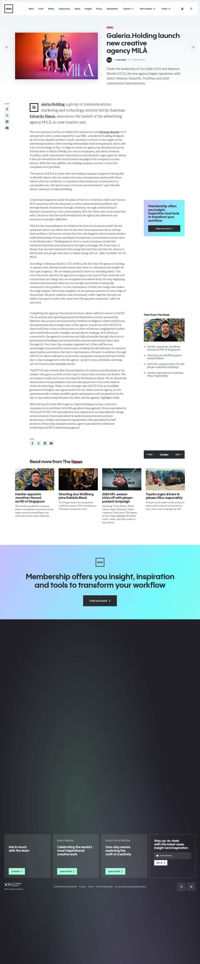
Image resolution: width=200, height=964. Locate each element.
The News (164, 454)
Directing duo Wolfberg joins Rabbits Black (164, 357)
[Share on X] (7, 115)
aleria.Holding (52, 104)
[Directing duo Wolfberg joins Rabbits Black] (78, 479)
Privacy (82, 887)
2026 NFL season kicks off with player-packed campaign (165, 365)
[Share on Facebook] (7, 109)
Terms (90, 887)
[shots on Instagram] (181, 886)
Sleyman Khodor (109, 132)
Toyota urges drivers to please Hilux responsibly (165, 374)
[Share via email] (7, 128)
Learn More (66, 871)
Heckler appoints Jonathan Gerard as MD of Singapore (163, 348)
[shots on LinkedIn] (191, 886)
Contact (15, 871)
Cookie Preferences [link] (104, 887)
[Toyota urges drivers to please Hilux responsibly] (165, 479)
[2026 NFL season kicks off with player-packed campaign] (121, 479)
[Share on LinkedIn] (7, 121)
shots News (121, 60)
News (110, 27)
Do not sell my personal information (130, 887)
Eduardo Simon (42, 116)
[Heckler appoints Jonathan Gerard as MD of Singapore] (34, 479)
